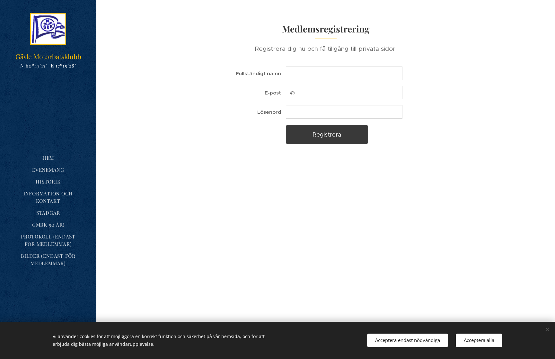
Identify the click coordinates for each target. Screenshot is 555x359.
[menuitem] (48, 158)
